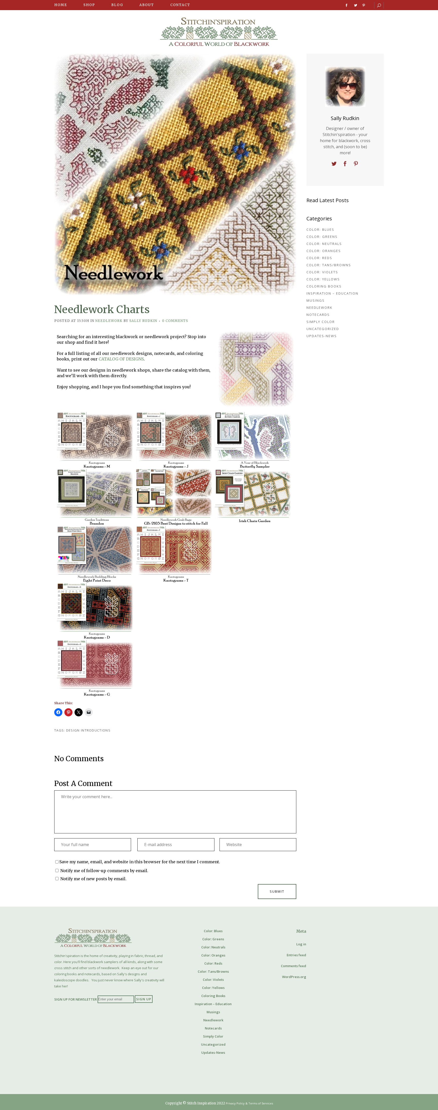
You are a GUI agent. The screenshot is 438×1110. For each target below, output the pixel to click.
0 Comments (175, 321)
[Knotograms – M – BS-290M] (95, 440)
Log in (301, 944)
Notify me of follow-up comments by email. (104, 870)
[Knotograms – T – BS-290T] (174, 554)
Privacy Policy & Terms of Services (249, 1103)
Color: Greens (322, 236)
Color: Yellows (323, 279)
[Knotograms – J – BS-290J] (174, 440)
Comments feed (293, 966)
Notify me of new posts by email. (93, 878)
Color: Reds (319, 258)
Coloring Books (324, 286)
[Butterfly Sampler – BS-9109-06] (253, 440)
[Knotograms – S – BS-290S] (253, 668)
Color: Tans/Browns (328, 265)
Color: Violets (322, 272)
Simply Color (320, 321)
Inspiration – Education (332, 293)
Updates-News (321, 336)
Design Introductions (88, 730)
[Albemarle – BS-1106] (253, 554)
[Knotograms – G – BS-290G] (95, 668)
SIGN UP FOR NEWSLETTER (75, 999)
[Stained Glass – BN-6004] (174, 611)
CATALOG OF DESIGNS (121, 358)
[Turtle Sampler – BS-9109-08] (253, 611)
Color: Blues (320, 229)
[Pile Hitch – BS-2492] (174, 668)
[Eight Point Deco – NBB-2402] (95, 554)
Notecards (318, 314)
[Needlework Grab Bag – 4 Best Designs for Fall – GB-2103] (174, 497)
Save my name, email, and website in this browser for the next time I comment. (139, 861)
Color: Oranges (323, 250)
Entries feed (296, 955)
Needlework (108, 321)
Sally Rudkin (143, 321)
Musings (315, 300)
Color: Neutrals (324, 243)
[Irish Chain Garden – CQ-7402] (253, 497)
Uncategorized (322, 329)
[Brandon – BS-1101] (95, 497)
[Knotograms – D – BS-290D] (95, 611)
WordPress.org (294, 976)
